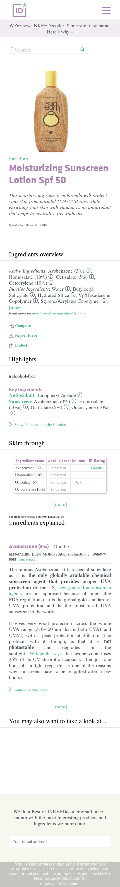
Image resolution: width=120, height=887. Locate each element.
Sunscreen (20, 401)
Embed (21, 345)
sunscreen (58, 467)
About (74, 883)
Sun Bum (18, 158)
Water (58, 288)
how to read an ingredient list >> (58, 313)
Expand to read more (31, 689)
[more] (16, 307)
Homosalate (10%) (28, 276)
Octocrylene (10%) (28, 282)
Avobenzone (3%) (66, 270)
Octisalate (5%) (72, 276)
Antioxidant (21, 395)
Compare (23, 325)
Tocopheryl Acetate (56, 395)
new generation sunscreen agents (60, 590)
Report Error (26, 335)
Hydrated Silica (53, 295)
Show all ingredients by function (40, 424)
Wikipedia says (46, 653)
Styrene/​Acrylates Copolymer (70, 300)
